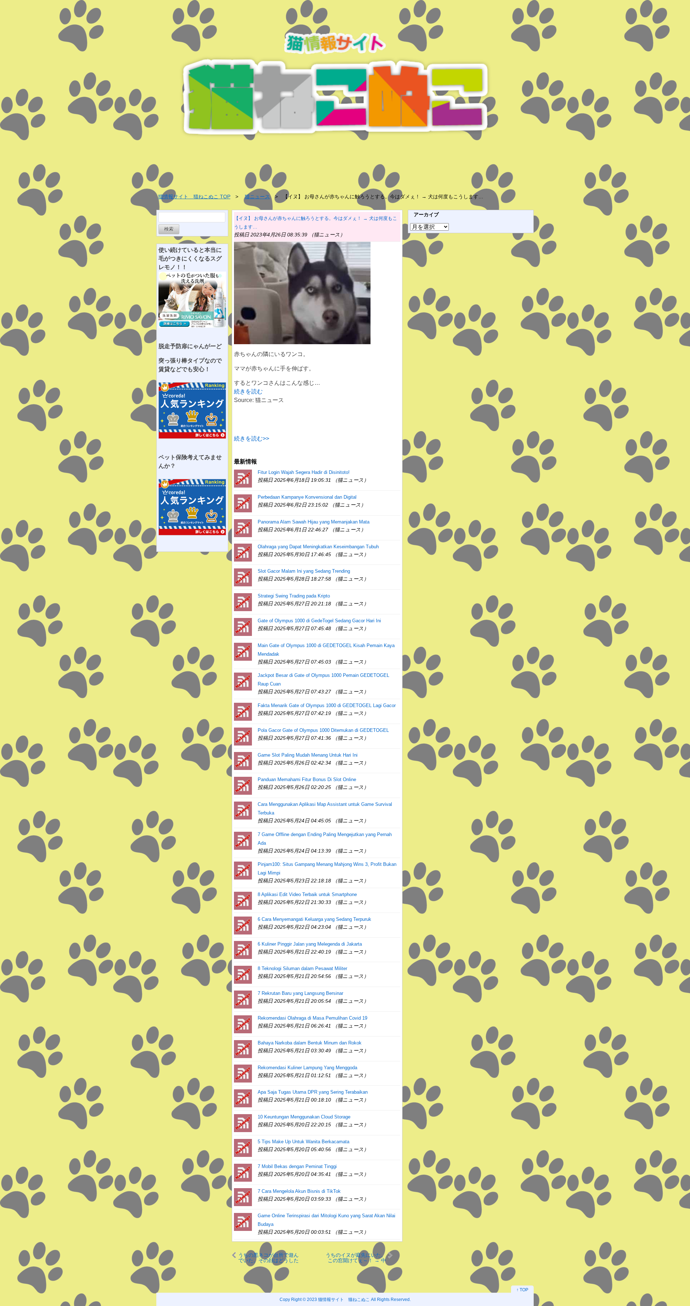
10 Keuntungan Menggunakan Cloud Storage (304, 1117)
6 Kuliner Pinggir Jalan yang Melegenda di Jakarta (310, 944)
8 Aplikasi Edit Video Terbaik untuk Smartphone (307, 894)
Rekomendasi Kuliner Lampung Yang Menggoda (307, 1067)
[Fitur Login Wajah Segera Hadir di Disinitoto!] (243, 478)
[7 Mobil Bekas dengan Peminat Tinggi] (243, 1172)
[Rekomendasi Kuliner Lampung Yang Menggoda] (243, 1073)
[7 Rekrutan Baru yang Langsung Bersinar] (243, 999)
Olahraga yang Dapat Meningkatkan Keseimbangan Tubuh (318, 546)
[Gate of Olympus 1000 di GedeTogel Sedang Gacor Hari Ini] (243, 626)
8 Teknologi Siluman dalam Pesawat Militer (302, 968)
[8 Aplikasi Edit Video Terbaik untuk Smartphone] (243, 900)
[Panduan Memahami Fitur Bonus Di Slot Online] (243, 785)
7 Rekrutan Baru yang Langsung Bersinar (300, 993)
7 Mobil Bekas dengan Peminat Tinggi (297, 1166)
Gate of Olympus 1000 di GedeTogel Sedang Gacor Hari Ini (319, 620)
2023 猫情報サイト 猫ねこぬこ (338, 1299)
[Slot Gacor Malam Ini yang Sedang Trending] (243, 577)
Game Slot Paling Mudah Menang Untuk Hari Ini (308, 755)
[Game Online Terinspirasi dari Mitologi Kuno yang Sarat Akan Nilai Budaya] (243, 1221)
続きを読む (248, 391)
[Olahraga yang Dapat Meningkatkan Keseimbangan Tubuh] (243, 552)
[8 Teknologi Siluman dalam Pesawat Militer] (243, 974)
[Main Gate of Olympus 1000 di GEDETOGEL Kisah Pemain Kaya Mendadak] (243, 651)
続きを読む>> (251, 438)
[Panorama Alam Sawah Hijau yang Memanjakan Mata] (243, 528)
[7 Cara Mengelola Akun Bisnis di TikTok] (243, 1197)
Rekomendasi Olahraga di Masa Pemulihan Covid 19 (312, 1018)
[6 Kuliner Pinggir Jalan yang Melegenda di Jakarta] (243, 950)
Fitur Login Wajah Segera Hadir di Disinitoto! (304, 472)
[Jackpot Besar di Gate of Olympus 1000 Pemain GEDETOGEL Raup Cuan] (243, 681)
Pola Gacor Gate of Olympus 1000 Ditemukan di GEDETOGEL (323, 730)
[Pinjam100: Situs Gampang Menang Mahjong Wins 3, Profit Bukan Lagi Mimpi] (243, 870)
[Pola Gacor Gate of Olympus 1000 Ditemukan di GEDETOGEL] (243, 736)
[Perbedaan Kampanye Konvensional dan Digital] (243, 503)
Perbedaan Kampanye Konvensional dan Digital (307, 497)
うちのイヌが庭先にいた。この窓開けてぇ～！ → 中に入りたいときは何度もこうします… (356, 1257)
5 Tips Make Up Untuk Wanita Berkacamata (303, 1141)
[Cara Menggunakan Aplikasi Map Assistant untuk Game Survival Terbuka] (243, 810)
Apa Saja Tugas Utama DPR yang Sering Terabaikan (313, 1092)
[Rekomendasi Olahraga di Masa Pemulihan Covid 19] (243, 1024)
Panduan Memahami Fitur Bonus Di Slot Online (307, 779)
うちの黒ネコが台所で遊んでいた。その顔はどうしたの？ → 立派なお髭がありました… (268, 1257)
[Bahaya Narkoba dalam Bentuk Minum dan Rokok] (243, 1049)
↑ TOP (522, 1289)
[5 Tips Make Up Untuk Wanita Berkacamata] (243, 1147)
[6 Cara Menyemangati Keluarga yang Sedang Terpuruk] (243, 925)
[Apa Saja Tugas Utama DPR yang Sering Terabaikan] (243, 1098)
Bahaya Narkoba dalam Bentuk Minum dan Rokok (310, 1043)
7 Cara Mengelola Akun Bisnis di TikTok (299, 1191)
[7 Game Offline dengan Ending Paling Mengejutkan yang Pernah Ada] (243, 840)
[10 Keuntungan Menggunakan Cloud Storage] (243, 1123)
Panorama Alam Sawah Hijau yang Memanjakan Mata (313, 522)
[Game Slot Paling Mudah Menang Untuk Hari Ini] (243, 761)
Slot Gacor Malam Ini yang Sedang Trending (304, 571)
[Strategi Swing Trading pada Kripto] (243, 602)
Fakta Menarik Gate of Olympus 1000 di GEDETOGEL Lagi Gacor (327, 705)
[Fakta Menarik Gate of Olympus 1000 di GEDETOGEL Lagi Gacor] (243, 711)
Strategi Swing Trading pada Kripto (294, 596)
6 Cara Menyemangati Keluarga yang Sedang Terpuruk (314, 919)
